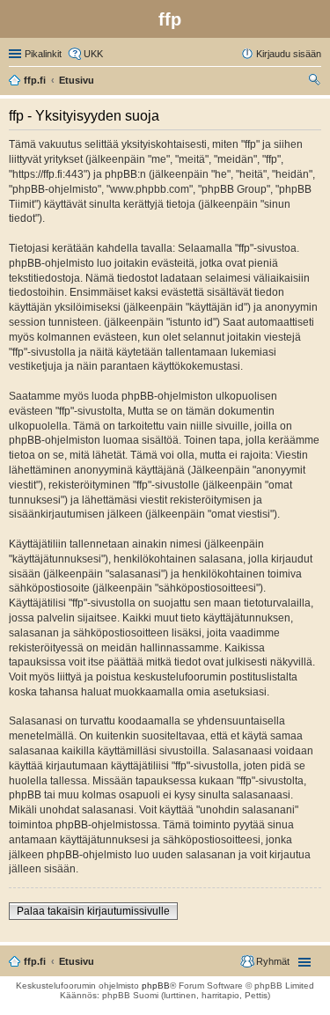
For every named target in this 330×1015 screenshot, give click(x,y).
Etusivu (76, 961)
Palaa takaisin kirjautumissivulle (93, 911)
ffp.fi (35, 961)
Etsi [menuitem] (316, 82)
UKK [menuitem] (93, 53)
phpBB (156, 985)
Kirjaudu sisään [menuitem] (288, 53)
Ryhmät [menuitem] (273, 961)
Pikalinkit (43, 53)
